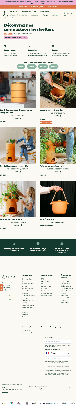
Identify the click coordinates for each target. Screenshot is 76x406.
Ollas (34, 11)
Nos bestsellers (27, 279)
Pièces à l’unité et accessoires (18, 15)
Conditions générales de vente (65, 388)
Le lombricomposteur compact (28, 283)
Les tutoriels (45, 281)
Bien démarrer (35, 15)
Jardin (54, 66)
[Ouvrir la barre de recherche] (70, 15)
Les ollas (25, 293)
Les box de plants (28, 305)
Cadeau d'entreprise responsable (65, 295)
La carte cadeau (27, 310)
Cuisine (32, 66)
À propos (45, 15)
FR (12, 18)
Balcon (43, 66)
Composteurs (14, 11)
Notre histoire (65, 284)
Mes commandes (27, 333)
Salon (21, 66)
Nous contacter (46, 295)
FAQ (42, 279)
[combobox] (11, 18)
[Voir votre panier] (65, 15)
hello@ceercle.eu (7, 290)
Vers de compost (44, 11)
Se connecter (26, 330)
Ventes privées (27, 317)
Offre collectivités (67, 291)
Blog (42, 284)
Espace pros (55, 15)
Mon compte (68, 13)
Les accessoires (27, 307)
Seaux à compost (27, 11)
